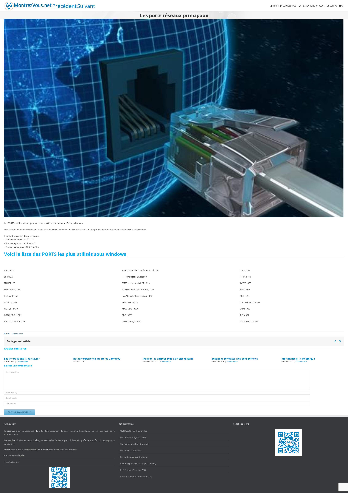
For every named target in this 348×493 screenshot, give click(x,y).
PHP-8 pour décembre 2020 (133, 470)
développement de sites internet (60, 430)
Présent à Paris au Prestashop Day (136, 476)
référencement (11, 434)
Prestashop (77, 440)
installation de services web (94, 430)
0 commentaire (17, 334)
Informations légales (15, 455)
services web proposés (66, 449)
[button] (342, 6)
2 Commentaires (301, 361)
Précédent (64, 5)
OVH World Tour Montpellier (133, 430)
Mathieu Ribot (10, 424)
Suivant (86, 5)
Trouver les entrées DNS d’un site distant (167, 358)
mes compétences (25, 430)
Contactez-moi (12, 461)
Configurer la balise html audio (134, 444)
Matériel (7, 334)
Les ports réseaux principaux (133, 457)
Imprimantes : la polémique (298, 358)
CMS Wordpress (62, 440)
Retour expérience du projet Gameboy (96, 358)
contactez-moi (30, 449)
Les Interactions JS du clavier (22, 358)
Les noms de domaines (131, 450)
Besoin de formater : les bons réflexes (235, 358)
